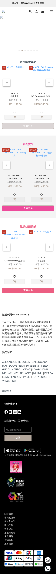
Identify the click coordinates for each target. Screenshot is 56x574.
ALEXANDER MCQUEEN (16, 362)
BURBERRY (32, 365)
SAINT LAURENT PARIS (16, 377)
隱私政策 (8, 525)
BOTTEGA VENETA (13, 365)
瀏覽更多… (8, 390)
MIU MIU (38, 373)
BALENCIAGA (39, 362)
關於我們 (8, 514)
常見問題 (8, 536)
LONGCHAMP (40, 369)
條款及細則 (9, 521)
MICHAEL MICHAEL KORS (17, 373)
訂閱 (18, 437)
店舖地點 (8, 540)
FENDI (44, 365)
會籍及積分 (9, 517)
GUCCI (6, 369)
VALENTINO (9, 381)
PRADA (48, 373)
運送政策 (8, 529)
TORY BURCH (40, 377)
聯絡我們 (8, 544)
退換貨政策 (9, 532)
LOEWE (26, 369)
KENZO (16, 369)
